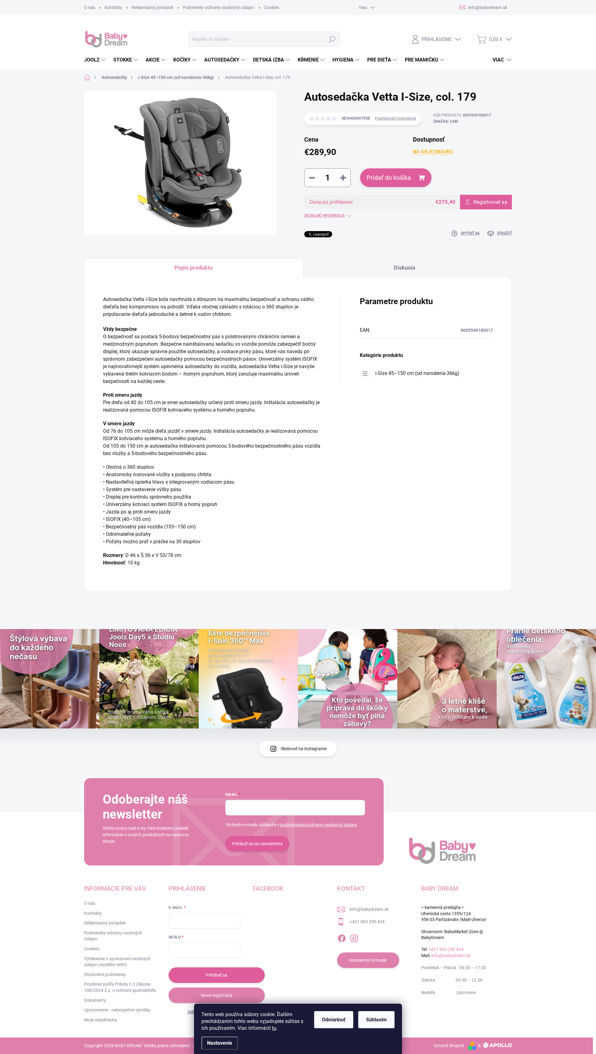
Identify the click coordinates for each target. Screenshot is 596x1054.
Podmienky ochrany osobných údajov (219, 7)
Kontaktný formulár (368, 960)
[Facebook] (341, 937)
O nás (89, 7)
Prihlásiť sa (216, 975)
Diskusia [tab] (404, 267)
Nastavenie (219, 1043)
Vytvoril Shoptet (448, 1045)
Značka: (445, 121)
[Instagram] (354, 937)
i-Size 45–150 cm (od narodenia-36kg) (417, 373)
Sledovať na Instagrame (304, 748)
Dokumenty (95, 1000)
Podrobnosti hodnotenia (395, 118)
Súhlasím (376, 1020)
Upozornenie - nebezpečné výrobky (117, 1009)
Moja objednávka (100, 1019)
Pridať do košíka (389, 177)
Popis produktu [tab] (193, 267)
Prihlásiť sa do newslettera (257, 843)
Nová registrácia (217, 995)
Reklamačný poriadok (152, 7)
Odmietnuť (333, 1020)
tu (274, 1028)
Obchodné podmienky (105, 974)
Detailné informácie (324, 215)
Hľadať (332, 39)
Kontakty (113, 7)
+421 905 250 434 (367, 921)
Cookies (271, 7)
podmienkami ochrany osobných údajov (318, 824)
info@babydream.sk (369, 909)
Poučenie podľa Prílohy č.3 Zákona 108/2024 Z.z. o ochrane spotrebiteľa (120, 987)
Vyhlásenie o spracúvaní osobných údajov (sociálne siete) (117, 961)
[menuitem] (95, 60)
